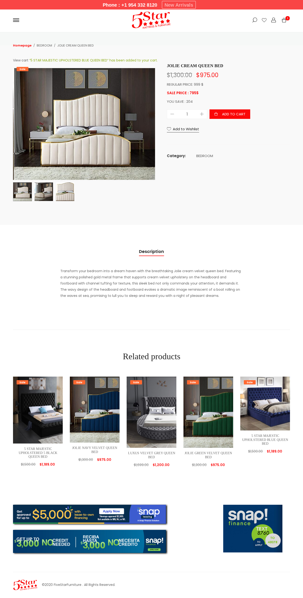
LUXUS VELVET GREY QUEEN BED (151, 455)
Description (151, 251)
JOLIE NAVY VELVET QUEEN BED (94, 450)
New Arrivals (179, 5)
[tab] (151, 252)
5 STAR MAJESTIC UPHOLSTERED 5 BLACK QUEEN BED (38, 453)
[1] (284, 20)
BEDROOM (204, 155)
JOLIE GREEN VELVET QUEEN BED (208, 455)
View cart (20, 60)
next (149, 122)
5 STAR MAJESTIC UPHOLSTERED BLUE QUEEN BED (265, 440)
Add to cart (233, 114)
